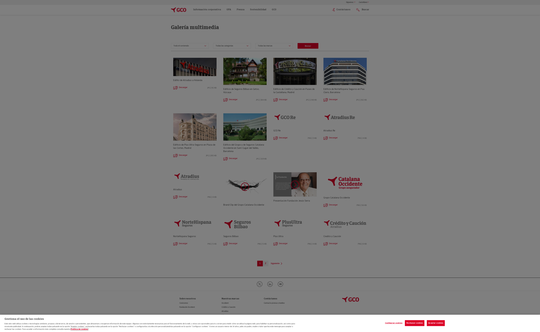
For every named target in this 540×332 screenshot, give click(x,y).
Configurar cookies (393, 323)
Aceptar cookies (435, 323)
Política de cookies (79, 329)
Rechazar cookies (414, 323)
